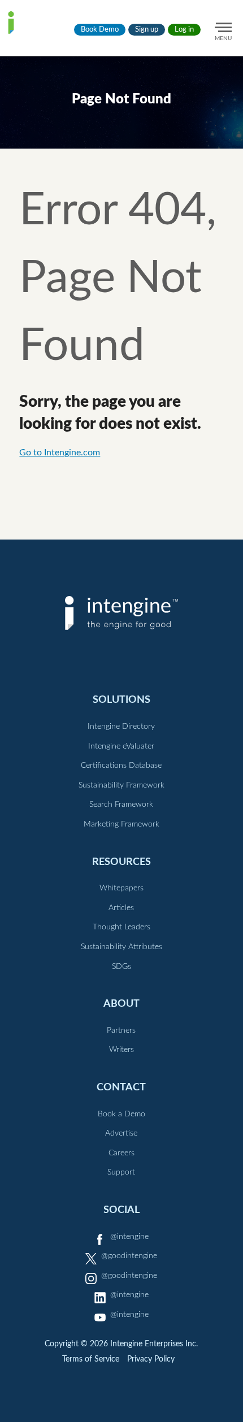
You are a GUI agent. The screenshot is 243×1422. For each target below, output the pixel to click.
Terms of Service (90, 1359)
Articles (121, 908)
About (121, 1003)
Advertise (121, 1133)
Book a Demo (121, 1114)
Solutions (121, 700)
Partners (121, 1030)
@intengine (129, 1237)
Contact (121, 1087)
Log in (184, 29)
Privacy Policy (151, 1359)
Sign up (146, 29)
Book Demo (100, 29)
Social (121, 1210)
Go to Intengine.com (59, 452)
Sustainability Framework (121, 785)
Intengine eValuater (121, 746)
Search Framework (121, 804)
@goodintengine (129, 1256)
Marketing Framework (121, 824)
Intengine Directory (121, 726)
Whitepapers (121, 888)
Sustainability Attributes (121, 947)
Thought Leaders (121, 927)
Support (121, 1172)
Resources (121, 862)
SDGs (121, 967)
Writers (121, 1050)
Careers (121, 1153)
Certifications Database (121, 765)
